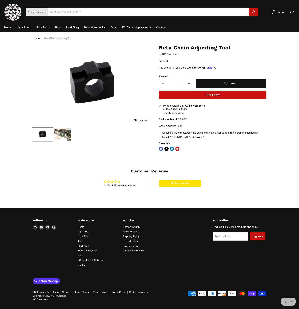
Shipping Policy (131, 236)
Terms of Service (132, 231)
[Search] (253, 12)
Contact (161, 27)
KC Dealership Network (136, 27)
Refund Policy (130, 241)
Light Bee (23, 27)
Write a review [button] (180, 183)
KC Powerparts (171, 54)
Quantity (163, 76)
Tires (58, 27)
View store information (173, 113)
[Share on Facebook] (161, 149)
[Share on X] (166, 149)
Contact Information (133, 250)
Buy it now (213, 95)
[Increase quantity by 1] (189, 83)
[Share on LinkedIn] (172, 149)
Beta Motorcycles (95, 27)
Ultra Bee (42, 27)
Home (8, 27)
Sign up (258, 236)
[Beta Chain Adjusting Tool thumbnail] (42, 134)
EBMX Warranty (131, 226)
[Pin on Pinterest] (177, 149)
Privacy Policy (130, 245)
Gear (114, 27)
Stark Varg (72, 27)
